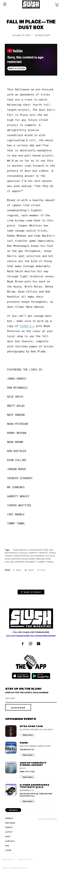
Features (10, 823)
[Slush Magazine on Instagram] (31, 644)
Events (9, 827)
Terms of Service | (27, 859)
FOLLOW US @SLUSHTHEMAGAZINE (31, 632)
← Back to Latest (31, 592)
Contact (10, 841)
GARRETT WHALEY (38, 553)
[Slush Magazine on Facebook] (23, 644)
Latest (9, 832)
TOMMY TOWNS (45, 562)
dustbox (23, 553)
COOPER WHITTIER (38, 550)
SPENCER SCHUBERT (25, 562)
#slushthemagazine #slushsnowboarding (31, 636)
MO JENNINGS (38, 556)
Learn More (28, 735)
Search (9, 818)
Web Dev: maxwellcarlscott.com (15, 868)
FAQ (7, 845)
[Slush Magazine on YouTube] (39, 644)
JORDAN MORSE (21, 556)
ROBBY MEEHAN (36, 559)
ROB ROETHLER (19, 559)
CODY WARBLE (20, 550)
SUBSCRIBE (18, 708)
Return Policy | (9, 859)
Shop (8, 836)
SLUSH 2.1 (27, 326)
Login (8, 850)
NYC (47, 556)
